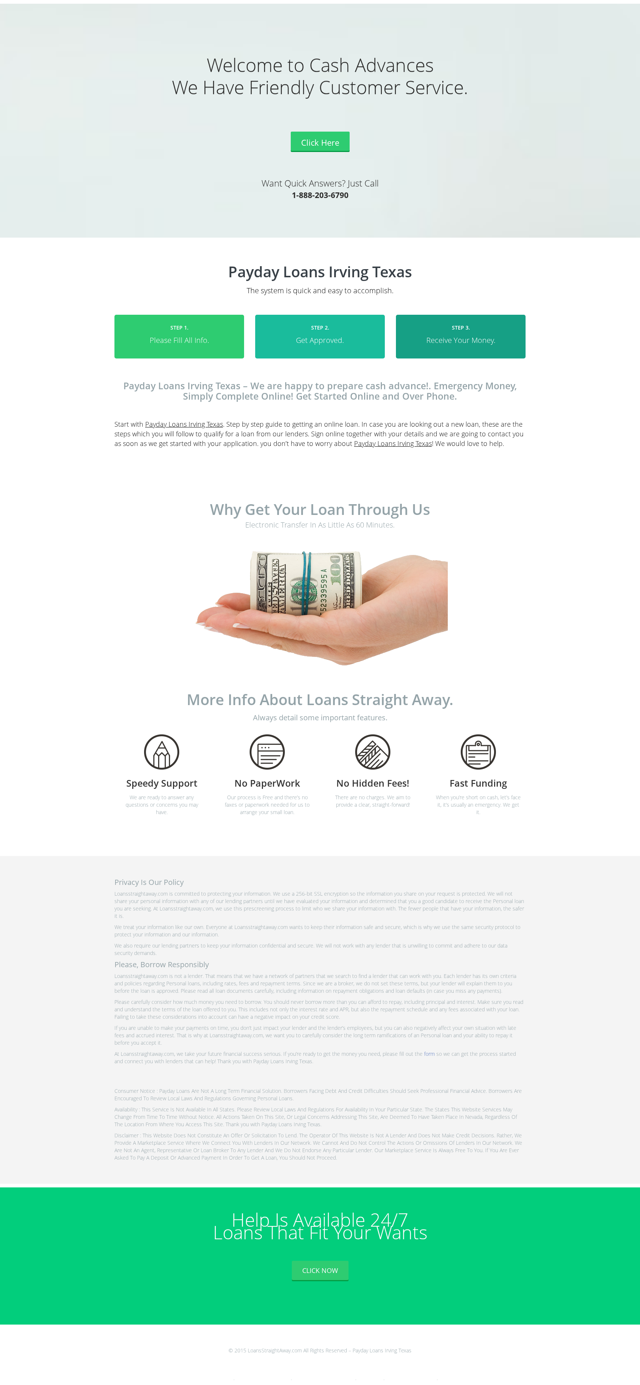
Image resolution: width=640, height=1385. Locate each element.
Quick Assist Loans (370, 1378)
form (429, 1053)
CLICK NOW (320, 1270)
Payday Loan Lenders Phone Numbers (263, 1378)
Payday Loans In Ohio (218, 1378)
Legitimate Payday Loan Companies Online (324, 1378)
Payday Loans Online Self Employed (411, 1378)
